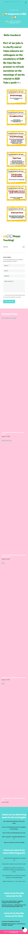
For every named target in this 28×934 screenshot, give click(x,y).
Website (6, 276)
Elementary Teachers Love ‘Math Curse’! (14, 864)
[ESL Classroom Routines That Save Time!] (14, 373)
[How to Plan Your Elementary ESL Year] (14, 618)
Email (6, 271)
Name (6, 265)
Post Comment (9, 301)
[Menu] (25, 2)
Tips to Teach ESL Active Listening (14, 842)
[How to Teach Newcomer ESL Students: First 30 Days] (14, 496)
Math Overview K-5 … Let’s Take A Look (14, 881)
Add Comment (9, 281)
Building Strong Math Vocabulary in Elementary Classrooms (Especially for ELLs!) (14, 870)
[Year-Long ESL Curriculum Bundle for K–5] (14, 739)
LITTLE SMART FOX (14, 932)
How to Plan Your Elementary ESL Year (13, 677)
